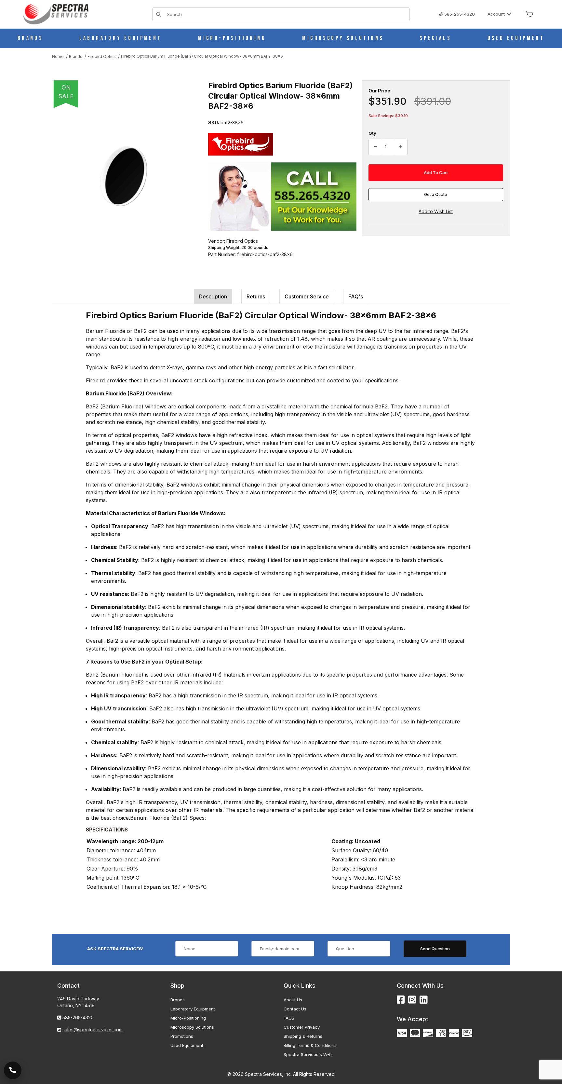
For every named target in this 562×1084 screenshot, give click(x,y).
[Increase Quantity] (400, 147)
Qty (372, 133)
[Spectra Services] (55, 13)
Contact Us (295, 1008)
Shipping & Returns (303, 1036)
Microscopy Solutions (192, 1027)
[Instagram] (412, 1000)
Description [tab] (213, 296)
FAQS (289, 1018)
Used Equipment (186, 1045)
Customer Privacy (302, 1027)
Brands (177, 999)
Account (496, 14)
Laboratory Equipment (192, 1008)
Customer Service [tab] (307, 296)
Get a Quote (435, 194)
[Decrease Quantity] (375, 147)
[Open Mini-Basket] (529, 14)
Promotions (181, 1036)
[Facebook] (401, 1000)
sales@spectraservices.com (92, 1029)
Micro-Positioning (188, 1018)
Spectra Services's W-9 (308, 1054)
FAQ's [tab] (355, 296)
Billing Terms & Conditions (310, 1045)
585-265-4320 (459, 14)
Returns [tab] (256, 296)
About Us (293, 999)
